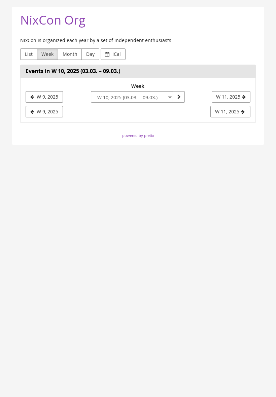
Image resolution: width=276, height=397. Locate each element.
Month (70, 54)
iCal (116, 54)
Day (90, 54)
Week (47, 54)
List (29, 54)
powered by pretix (138, 135)
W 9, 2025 (46, 111)
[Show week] (179, 97)
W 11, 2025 (228, 111)
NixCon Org (52, 20)
